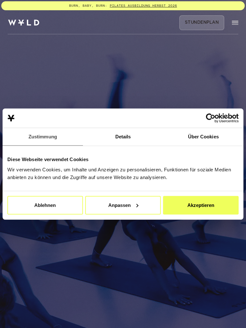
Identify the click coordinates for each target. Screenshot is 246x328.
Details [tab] (123, 136)
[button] (235, 23)
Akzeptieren (200, 205)
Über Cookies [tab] (203, 136)
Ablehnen (45, 205)
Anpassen (119, 205)
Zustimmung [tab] (43, 136)
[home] (24, 23)
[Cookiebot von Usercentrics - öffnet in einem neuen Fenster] (211, 118)
